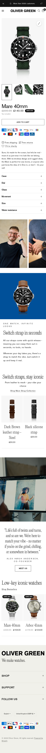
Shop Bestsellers (9, 589)
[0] (42, 11)
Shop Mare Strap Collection (23, 391)
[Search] (39, 11)
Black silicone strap (34, 430)
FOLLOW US (9, 699)
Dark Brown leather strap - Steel (12, 432)
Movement (6, 196)
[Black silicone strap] (34, 409)
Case (4, 176)
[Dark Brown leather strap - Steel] (12, 409)
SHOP (5, 675)
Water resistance (9, 210)
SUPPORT (8, 687)
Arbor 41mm (34, 625)
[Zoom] (39, 23)
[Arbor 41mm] (34, 607)
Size (3, 203)
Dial (3, 183)
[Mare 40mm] (12, 607)
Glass (4, 189)
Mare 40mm (12, 625)
